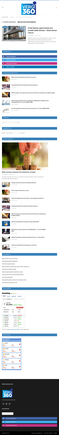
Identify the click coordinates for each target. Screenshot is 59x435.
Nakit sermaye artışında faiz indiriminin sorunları (23, 77)
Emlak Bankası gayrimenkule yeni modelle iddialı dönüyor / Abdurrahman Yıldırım (42, 30)
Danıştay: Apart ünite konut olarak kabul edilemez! (23, 182)
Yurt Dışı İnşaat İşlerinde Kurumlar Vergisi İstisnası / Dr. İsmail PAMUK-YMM (30, 108)
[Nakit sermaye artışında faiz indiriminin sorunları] (25, 156)
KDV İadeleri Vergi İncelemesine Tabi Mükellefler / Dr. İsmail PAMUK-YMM (28, 230)
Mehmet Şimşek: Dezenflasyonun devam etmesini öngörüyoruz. (16, 266)
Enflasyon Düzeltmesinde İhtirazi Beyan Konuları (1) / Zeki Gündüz (27, 237)
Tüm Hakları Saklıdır (48, 433)
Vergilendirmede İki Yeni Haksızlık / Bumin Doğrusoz (24, 85)
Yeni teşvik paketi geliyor (7, 277)
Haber (31, 35)
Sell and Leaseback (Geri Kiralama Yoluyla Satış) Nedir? (25, 221)
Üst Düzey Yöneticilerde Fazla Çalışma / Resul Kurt (24, 245)
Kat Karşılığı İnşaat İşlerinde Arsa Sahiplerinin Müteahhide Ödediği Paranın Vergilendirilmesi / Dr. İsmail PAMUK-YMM (30, 101)
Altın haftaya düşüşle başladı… (8, 263)
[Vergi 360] (29, 7)
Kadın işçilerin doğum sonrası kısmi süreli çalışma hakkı (14, 279)
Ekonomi (5, 27)
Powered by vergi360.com (37, 433)
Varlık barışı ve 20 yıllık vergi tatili (9, 269)
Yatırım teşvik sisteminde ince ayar (20, 190)
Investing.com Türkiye (14, 329)
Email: (3, 133)
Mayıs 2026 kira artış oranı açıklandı (10, 258)
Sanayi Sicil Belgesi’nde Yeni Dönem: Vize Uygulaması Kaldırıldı (27, 198)
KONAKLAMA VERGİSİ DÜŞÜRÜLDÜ (10, 261)
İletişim (55, 433)
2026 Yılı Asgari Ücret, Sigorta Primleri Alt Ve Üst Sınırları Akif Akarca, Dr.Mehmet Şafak (33, 92)
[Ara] (56, 7)
